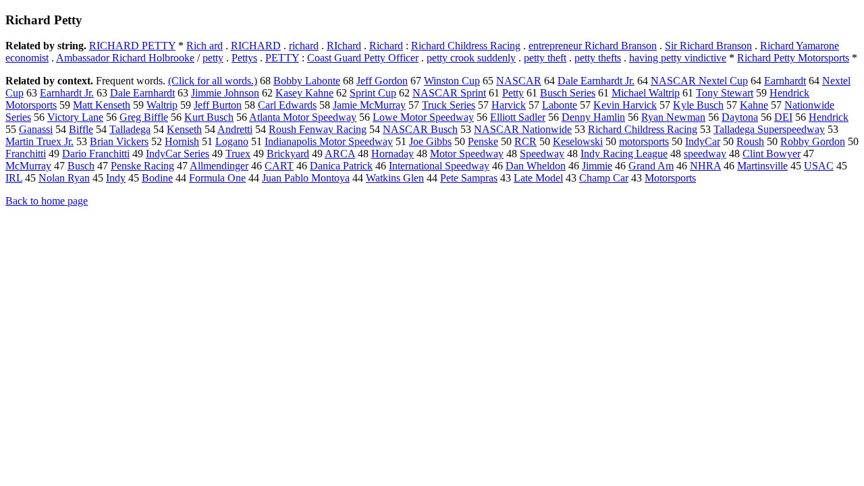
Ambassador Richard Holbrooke (125, 57)
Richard (386, 45)
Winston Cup (452, 80)
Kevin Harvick (625, 105)
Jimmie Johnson (225, 93)
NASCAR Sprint (449, 93)
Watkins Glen (395, 178)
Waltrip (162, 105)
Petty (513, 93)
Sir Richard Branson (708, 45)
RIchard (344, 45)
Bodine (157, 178)
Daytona (740, 117)
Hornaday (392, 153)
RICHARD (256, 45)
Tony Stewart (724, 93)
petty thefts (597, 57)
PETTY (282, 57)
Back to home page (46, 201)
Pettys (244, 57)
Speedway (542, 153)
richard (304, 45)
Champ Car (603, 178)
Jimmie (597, 165)
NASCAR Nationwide (523, 129)
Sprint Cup (373, 93)
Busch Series (567, 93)
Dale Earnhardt (142, 93)
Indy (116, 178)
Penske (483, 141)
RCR (525, 141)
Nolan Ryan (64, 178)
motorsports (644, 141)
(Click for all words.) (212, 80)
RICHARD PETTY (132, 45)
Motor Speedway (467, 153)
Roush (750, 141)
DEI (783, 117)
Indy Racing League (624, 153)
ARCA (340, 153)
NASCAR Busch (420, 129)
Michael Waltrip (646, 93)
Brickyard (288, 153)
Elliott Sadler (517, 117)
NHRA (705, 165)
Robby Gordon (812, 141)
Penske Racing (142, 165)
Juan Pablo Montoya (306, 178)
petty (212, 57)
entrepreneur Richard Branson (593, 45)
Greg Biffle (143, 117)
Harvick (508, 105)
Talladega (130, 129)
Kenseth (184, 129)
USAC (819, 165)
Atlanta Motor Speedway (302, 117)
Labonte (559, 105)
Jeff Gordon (382, 80)
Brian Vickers (119, 141)
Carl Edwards (287, 105)
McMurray (28, 165)
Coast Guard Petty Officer (362, 57)
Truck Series (448, 105)
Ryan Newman (673, 117)
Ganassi (36, 129)
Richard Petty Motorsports (793, 57)
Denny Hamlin (593, 117)
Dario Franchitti (96, 153)
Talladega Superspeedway (769, 129)
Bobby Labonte (306, 80)
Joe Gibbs (430, 141)
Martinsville (762, 165)
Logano (231, 141)
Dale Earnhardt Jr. (596, 80)
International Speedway (439, 165)
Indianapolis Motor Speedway (329, 141)
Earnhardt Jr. (67, 93)
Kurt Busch (209, 117)
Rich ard (204, 45)
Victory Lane (75, 117)
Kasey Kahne (304, 93)
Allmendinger (219, 165)
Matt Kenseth (101, 105)
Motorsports (670, 178)
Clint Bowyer (771, 153)
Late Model (538, 178)
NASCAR (518, 80)
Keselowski (578, 141)
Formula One (217, 178)
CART (279, 165)
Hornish (182, 141)
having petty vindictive (677, 57)
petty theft (545, 57)
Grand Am (651, 165)
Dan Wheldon (536, 165)
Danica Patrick (341, 165)
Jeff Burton (218, 105)
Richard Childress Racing (465, 45)
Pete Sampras (468, 178)
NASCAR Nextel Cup (699, 80)
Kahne (754, 105)
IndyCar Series (177, 153)
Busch (81, 165)
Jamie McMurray (369, 105)
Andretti (234, 129)
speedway (705, 153)
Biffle (81, 129)
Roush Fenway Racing (318, 129)
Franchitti (25, 153)
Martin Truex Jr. (39, 141)
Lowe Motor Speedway (423, 117)
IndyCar (702, 141)
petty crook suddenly (471, 57)
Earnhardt (785, 80)
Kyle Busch (698, 105)
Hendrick (828, 117)
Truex (237, 153)
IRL (13, 178)
